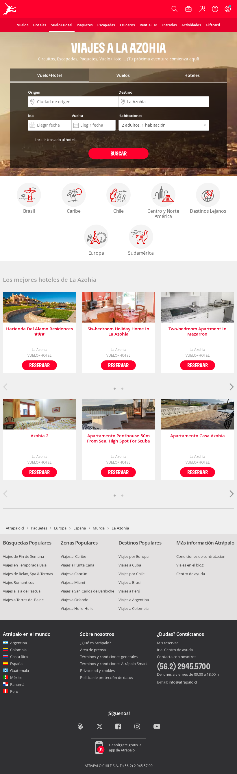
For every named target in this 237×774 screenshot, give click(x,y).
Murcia (99, 528)
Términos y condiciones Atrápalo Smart (113, 663)
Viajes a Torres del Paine (23, 599)
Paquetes (39, 528)
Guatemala (19, 670)
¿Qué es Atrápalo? (95, 642)
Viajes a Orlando (74, 599)
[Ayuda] (215, 8)
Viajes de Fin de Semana (23, 556)
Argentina (18, 642)
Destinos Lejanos (208, 211)
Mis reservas (167, 643)
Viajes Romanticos (18, 582)
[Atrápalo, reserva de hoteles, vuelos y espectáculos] (10, 9)
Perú (14, 691)
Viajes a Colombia (133, 608)
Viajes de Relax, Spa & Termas (28, 573)
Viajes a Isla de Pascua (21, 591)
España (79, 528)
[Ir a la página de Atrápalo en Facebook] (118, 727)
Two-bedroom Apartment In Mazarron (198, 331)
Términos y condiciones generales (109, 656)
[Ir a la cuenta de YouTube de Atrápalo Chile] (156, 727)
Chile (118, 211)
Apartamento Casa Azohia (197, 436)
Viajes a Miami (73, 582)
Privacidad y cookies (97, 670)
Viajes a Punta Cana (77, 565)
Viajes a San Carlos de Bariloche (87, 591)
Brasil (29, 211)
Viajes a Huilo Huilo (77, 608)
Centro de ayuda (190, 573)
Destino (125, 92)
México (16, 677)
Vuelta (77, 115)
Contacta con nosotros (176, 657)
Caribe (74, 211)
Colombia (18, 649)
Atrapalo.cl (15, 528)
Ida (31, 115)
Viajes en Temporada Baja (25, 565)
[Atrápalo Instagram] (137, 727)
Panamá (17, 684)
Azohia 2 (40, 436)
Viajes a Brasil (129, 582)
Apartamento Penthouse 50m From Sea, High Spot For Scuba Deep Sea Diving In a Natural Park (118, 438)
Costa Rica (19, 656)
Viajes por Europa (133, 556)
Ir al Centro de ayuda (175, 650)
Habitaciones (130, 115)
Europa (96, 253)
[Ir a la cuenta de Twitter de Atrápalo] (99, 727)
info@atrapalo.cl (183, 682)
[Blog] (80, 726)
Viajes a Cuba (129, 565)
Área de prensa (93, 649)
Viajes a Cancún (74, 573)
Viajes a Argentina (133, 599)
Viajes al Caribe (73, 556)
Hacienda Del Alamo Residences (39, 329)
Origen (34, 92)
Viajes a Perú (129, 591)
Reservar (39, 365)
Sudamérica (140, 253)
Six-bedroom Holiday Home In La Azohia (118, 331)
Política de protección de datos (106, 677)
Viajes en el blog (189, 565)
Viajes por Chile (131, 573)
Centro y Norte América (163, 213)
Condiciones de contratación (200, 556)
